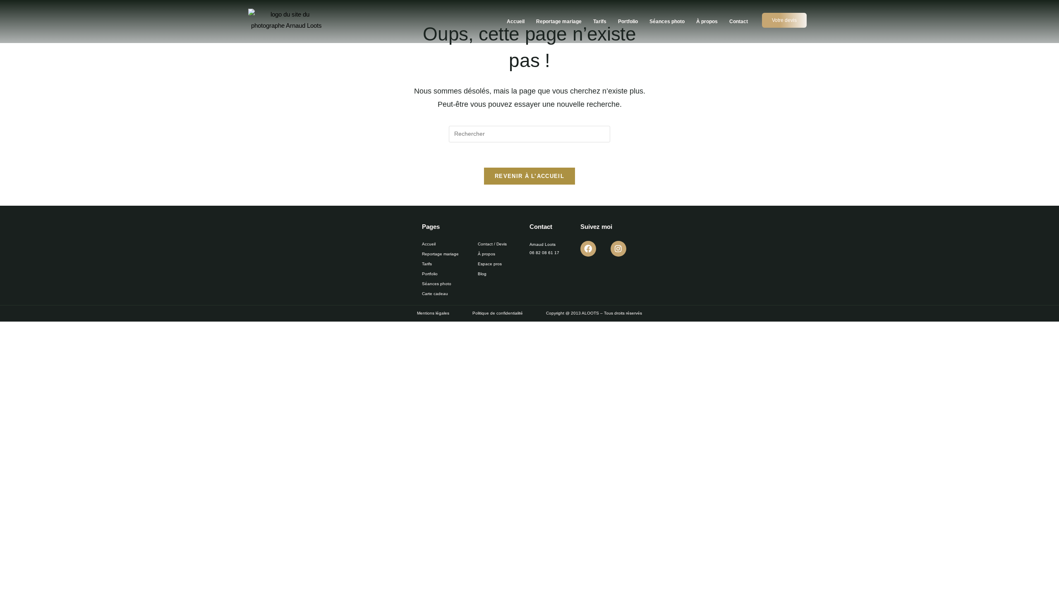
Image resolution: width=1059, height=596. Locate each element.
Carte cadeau (435, 293)
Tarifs (599, 21)
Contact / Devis (492, 244)
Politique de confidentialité (497, 313)
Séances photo (667, 21)
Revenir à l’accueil (529, 176)
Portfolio (628, 21)
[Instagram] (618, 249)
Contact (738, 21)
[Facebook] (588, 249)
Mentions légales (433, 313)
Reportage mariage (559, 21)
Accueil (516, 21)
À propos (707, 21)
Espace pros (490, 264)
